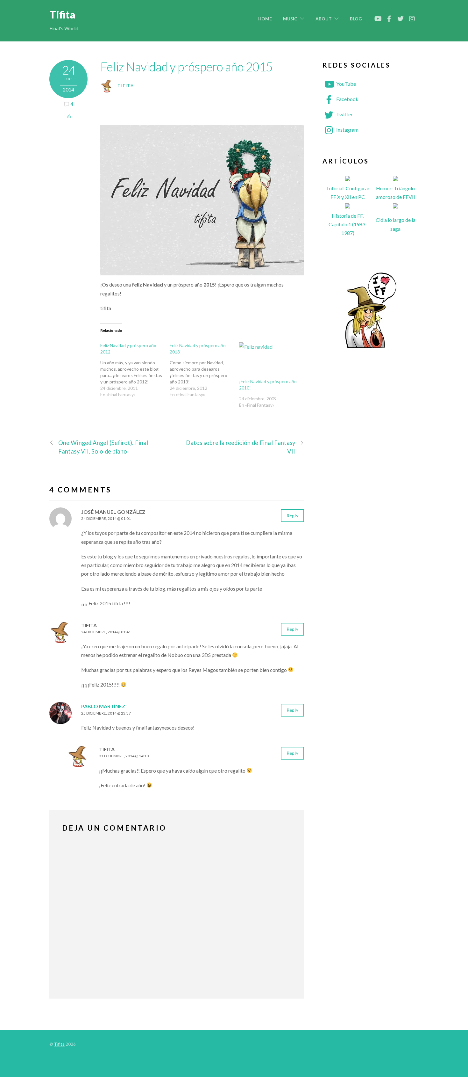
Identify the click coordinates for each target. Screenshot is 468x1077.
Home (265, 18)
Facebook (346, 99)
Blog (356, 18)
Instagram (346, 130)
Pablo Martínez (103, 706)
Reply (292, 515)
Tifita (125, 85)
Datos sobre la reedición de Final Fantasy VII (240, 447)
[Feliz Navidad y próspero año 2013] (204, 370)
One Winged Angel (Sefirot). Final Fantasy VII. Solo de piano (103, 447)
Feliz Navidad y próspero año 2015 (186, 66)
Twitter (344, 114)
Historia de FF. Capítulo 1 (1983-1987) (348, 224)
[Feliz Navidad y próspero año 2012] (135, 370)
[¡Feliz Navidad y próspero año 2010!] (270, 360)
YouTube (345, 84)
